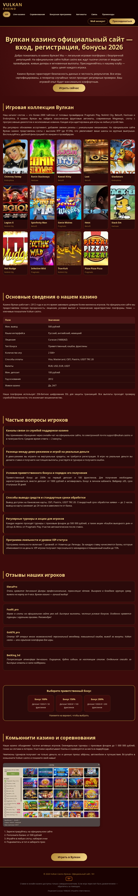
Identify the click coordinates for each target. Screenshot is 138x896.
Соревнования (37, 14)
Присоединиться (122, 21)
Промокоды (108, 14)
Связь (94, 14)
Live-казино (19, 14)
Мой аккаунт (97, 21)
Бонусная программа (60, 14)
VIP (6, 14)
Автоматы (81, 14)
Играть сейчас (69, 88)
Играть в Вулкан (69, 857)
